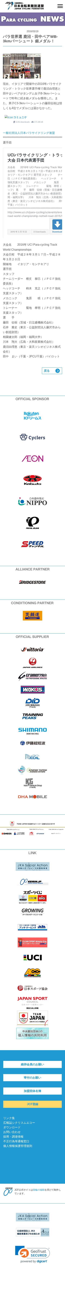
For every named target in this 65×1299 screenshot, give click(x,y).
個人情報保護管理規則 (17, 1145)
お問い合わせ (12, 1132)
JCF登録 (32, 1104)
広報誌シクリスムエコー (19, 1122)
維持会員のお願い (32, 1064)
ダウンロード (12, 1127)
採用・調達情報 (13, 1136)
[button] (32, 1254)
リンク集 (9, 1118)
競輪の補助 (39, 1190)
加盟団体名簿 (32, 1090)
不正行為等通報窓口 (16, 1141)
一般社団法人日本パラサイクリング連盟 (29, 132)
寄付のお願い (32, 1077)
